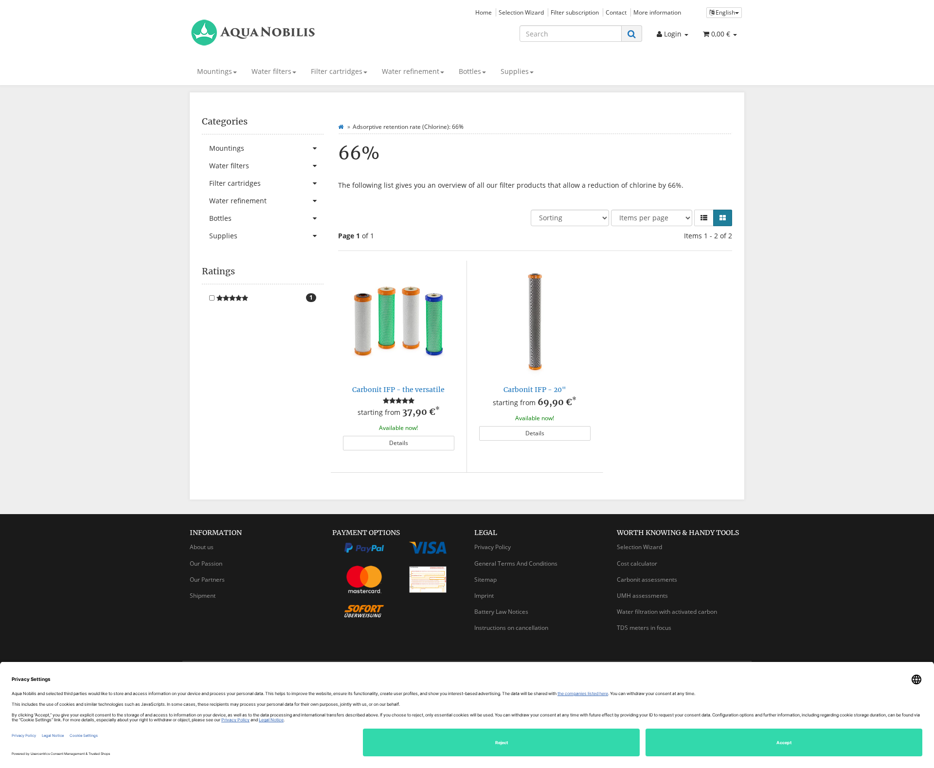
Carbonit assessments (647, 579)
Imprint (484, 595)
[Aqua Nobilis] (277, 32)
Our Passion (206, 563)
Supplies (515, 71)
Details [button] (398, 443)
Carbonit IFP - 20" (534, 389)
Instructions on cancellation (511, 628)
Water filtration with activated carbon (667, 611)
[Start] (340, 127)
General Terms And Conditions (515, 563)
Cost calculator (637, 563)
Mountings (214, 71)
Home (483, 12)
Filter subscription (575, 12)
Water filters (271, 71)
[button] (704, 218)
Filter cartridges (336, 71)
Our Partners (207, 579)
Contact (616, 12)
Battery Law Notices (501, 611)
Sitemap (485, 579)
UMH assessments (642, 595)
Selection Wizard (521, 12)
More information (657, 12)
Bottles (470, 71)
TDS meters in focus (644, 628)
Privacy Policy (492, 547)
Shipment (203, 595)
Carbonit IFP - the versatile (398, 389)
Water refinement (410, 71)
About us (202, 547)
